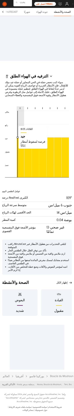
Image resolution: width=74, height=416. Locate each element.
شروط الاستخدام (55, 407)
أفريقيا (19, 376)
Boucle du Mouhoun (61, 376)
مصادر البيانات (28, 410)
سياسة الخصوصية (39, 407)
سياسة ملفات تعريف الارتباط (19, 407)
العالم (6, 376)
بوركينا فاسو (36, 376)
